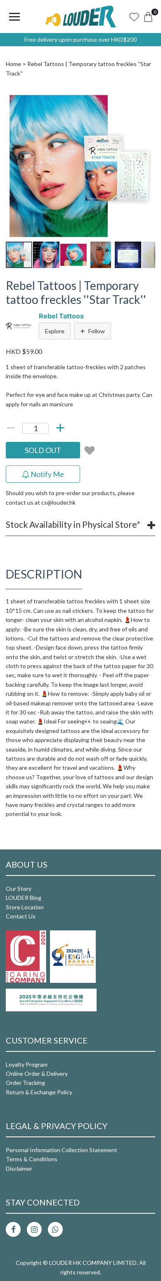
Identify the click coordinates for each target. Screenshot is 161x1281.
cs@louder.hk (58, 502)
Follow (96, 330)
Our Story (18, 888)
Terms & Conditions (31, 1158)
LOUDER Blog (23, 897)
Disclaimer (19, 1168)
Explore (54, 330)
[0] (148, 16)
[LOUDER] (80, 16)
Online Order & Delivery (37, 1073)
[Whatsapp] (55, 1229)
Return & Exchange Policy (39, 1092)
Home (13, 63)
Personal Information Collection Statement (61, 1149)
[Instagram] (34, 1229)
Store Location (25, 907)
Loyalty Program (26, 1064)
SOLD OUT (43, 450)
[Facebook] (13, 1229)
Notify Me (46, 474)
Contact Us (21, 916)
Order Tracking (25, 1082)
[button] (147, 98)
